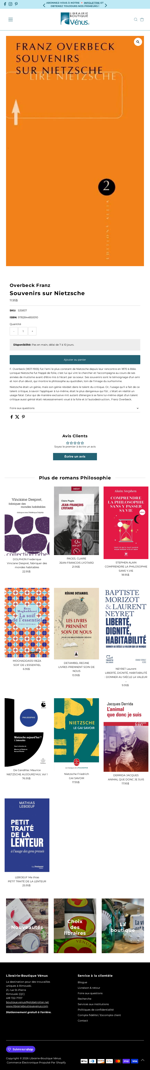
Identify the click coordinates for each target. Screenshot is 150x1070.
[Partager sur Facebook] (12, 417)
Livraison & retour (89, 987)
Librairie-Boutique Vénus (45, 1058)
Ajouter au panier (75, 359)
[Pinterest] (16, 4)
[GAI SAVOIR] (76, 734)
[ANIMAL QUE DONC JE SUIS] (126, 735)
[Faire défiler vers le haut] (142, 1060)
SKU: (13, 310)
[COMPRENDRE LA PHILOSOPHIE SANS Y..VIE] (126, 523)
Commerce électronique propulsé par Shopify (36, 1062)
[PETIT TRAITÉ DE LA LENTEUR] (27, 835)
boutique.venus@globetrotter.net (27, 1002)
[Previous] (44, 4)
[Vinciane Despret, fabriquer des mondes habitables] (27, 521)
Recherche (84, 998)
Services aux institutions (93, 1004)
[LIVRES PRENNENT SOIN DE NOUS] (76, 623)
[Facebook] (5, 4)
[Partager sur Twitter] (17, 417)
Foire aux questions (22, 408)
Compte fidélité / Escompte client (99, 1015)
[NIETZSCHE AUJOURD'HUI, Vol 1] (27, 732)
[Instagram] (10, 4)
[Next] (105, 4)
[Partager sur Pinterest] (23, 417)
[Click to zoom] (138, 42)
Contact (83, 1020)
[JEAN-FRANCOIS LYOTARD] (76, 521)
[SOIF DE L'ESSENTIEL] (27, 622)
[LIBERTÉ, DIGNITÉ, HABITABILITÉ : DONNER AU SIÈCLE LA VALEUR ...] (126, 627)
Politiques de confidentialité (96, 1009)
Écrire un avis (74, 456)
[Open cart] (142, 19)
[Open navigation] (22, 19)
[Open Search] (135, 19)
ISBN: (13, 317)
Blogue (82, 982)
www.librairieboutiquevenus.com (27, 1006)
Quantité (15, 324)
